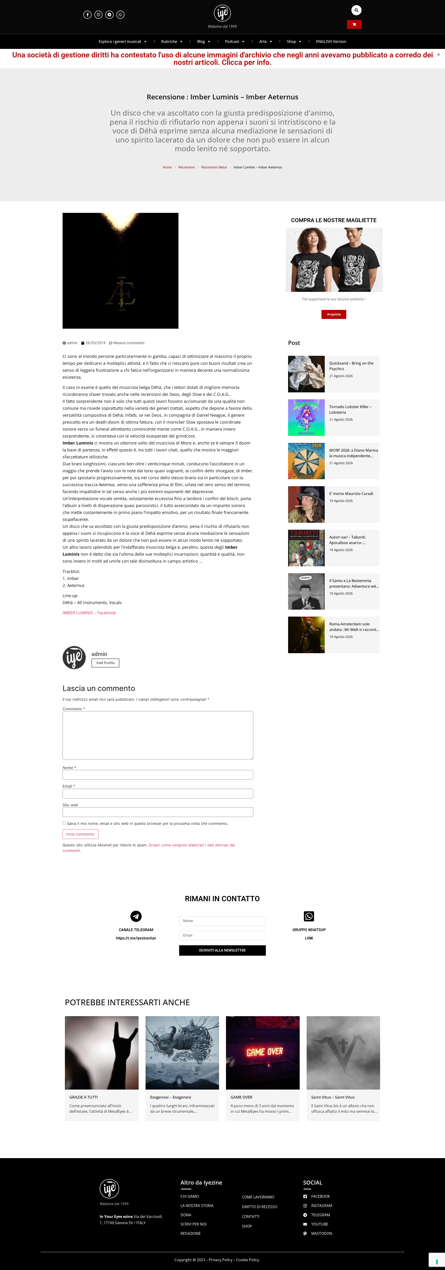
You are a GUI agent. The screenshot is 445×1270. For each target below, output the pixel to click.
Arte (263, 41)
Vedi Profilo (105, 663)
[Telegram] (109, 15)
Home (167, 167)
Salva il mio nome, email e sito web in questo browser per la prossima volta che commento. (147, 823)
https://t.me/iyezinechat (136, 938)
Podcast (232, 41)
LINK (309, 938)
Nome (69, 767)
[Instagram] (98, 15)
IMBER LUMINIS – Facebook (89, 612)
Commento (74, 709)
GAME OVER (241, 1097)
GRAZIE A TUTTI (84, 1097)
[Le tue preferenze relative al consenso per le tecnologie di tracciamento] (436, 1261)
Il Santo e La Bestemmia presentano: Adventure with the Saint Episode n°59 (353, 586)
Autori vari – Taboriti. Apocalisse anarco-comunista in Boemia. (348, 543)
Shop (291, 41)
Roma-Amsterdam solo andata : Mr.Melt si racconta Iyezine (353, 629)
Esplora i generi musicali (120, 41)
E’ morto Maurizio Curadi (351, 493)
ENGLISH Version (331, 41)
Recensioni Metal (214, 167)
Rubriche (169, 41)
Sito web (70, 805)
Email (69, 786)
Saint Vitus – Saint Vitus (333, 1097)
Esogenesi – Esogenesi (170, 1097)
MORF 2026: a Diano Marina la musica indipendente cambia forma (353, 456)
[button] (356, 10)
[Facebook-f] (87, 15)
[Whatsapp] (120, 15)
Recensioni (186, 167)
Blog (201, 41)
